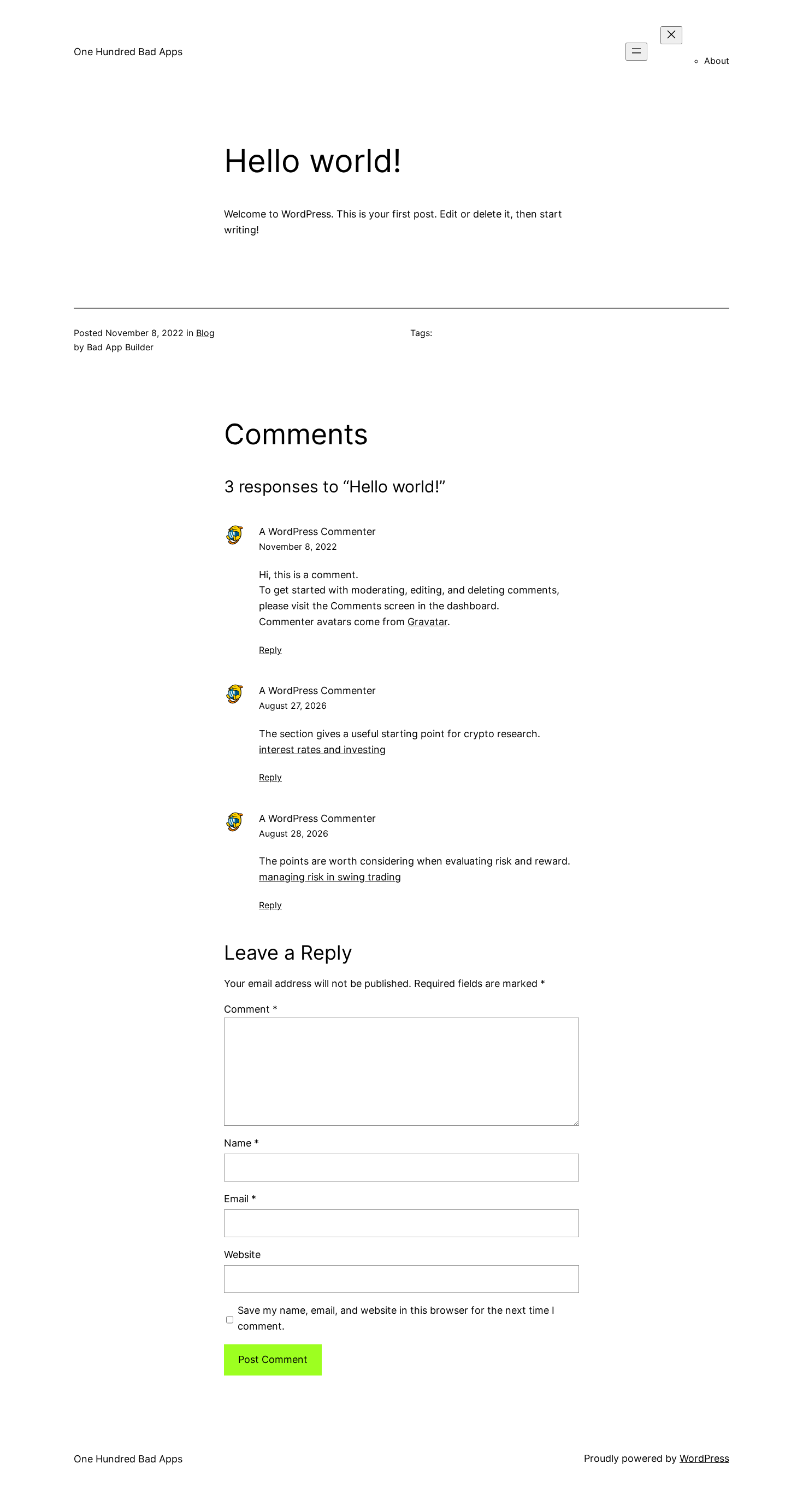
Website (242, 1254)
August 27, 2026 (293, 705)
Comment (250, 1009)
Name (241, 1143)
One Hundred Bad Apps (128, 51)
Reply (270, 649)
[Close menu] (671, 35)
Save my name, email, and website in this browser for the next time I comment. (396, 1318)
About (716, 60)
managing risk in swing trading (330, 877)
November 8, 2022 (298, 546)
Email (240, 1198)
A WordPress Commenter (317, 531)
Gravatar (427, 621)
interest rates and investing (322, 749)
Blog (205, 332)
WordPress (704, 1458)
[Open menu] (636, 52)
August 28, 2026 (293, 833)
